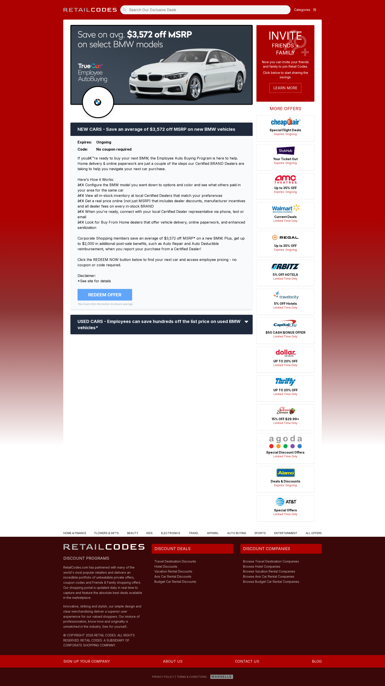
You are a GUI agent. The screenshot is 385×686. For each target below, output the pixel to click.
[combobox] (207, 9)
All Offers (314, 533)
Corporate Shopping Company (89, 645)
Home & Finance (74, 533)
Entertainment (285, 533)
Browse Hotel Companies (261, 566)
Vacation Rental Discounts (173, 571)
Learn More (285, 88)
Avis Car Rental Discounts (172, 576)
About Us (172, 661)
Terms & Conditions (191, 676)
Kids (149, 533)
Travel (193, 533)
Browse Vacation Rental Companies (269, 571)
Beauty (132, 533)
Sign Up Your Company (86, 661)
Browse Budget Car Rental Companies (271, 581)
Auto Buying (236, 533)
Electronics (170, 533)
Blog (317, 661)
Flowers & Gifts (106, 533)
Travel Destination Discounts (175, 561)
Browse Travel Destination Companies (271, 561)
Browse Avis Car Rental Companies (268, 576)
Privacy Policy (163, 676)
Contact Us (247, 661)
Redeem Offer (104, 294)
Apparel (213, 533)
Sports (260, 533)
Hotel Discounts (165, 566)
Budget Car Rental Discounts (175, 581)
